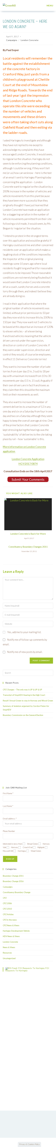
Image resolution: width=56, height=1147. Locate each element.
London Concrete (30, 40)
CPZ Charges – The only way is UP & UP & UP (22, 689)
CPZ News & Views (11, 925)
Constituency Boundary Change (16, 892)
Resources (7, 953)
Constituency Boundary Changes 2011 (28, 546)
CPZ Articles (8, 914)
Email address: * (10, 818)
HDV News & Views (11, 936)
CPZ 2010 (7, 909)
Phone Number (9, 831)
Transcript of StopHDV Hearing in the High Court (24, 695)
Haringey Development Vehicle (16, 931)
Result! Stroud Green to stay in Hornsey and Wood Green (28, 700)
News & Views (9, 947)
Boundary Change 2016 (13, 881)
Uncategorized (9, 958)
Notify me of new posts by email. (24, 651)
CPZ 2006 (7, 903)
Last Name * (8, 806)
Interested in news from (12, 844)
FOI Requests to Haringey (27, 969)
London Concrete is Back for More (28, 533)
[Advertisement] (28, 752)
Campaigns (11, 40)
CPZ (5, 898)
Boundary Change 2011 (13, 876)
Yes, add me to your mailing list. (24, 632)
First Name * (8, 793)
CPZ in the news (10, 920)
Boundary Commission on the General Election (23, 715)
